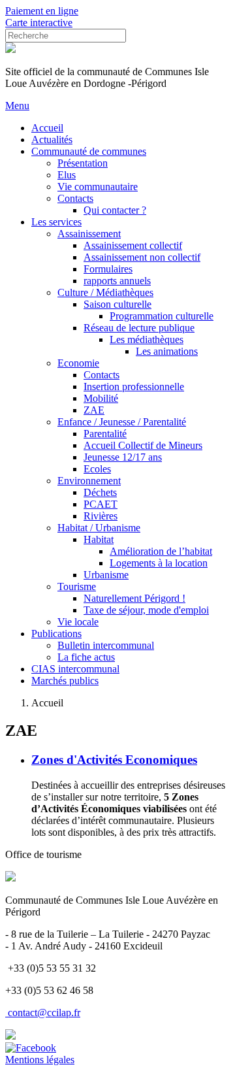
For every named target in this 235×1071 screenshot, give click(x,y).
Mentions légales (39, 1059)
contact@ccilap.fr (44, 1012)
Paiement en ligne (41, 10)
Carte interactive (38, 22)
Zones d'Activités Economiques (114, 759)
